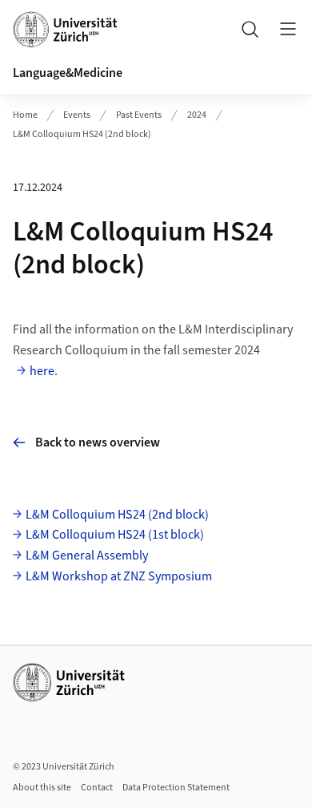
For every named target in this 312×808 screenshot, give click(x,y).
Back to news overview (97, 442)
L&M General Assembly (87, 555)
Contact (97, 787)
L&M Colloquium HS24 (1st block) (115, 534)
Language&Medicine (67, 73)
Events (76, 115)
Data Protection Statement (176, 787)
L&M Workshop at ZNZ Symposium (119, 576)
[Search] (249, 29)
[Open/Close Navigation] (288, 29)
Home (25, 115)
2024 (196, 115)
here (42, 371)
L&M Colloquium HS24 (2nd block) (82, 134)
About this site (42, 787)
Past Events (139, 115)
